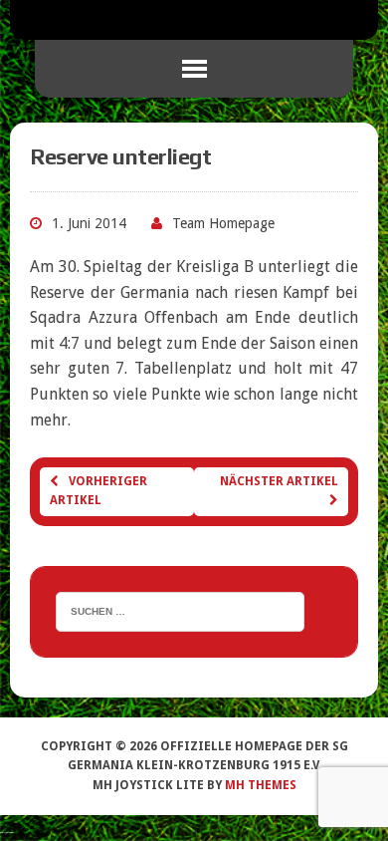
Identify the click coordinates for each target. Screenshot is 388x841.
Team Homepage (223, 223)
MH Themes (260, 785)
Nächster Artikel (279, 481)
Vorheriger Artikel (98, 490)
